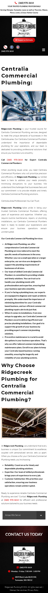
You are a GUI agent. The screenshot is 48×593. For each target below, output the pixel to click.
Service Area (22, 590)
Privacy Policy (33, 590)
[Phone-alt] (5, 47)
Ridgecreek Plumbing (13, 587)
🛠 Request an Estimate (24, 40)
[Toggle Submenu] (40, 515)
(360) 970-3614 (7, 51)
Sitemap (13, 590)
